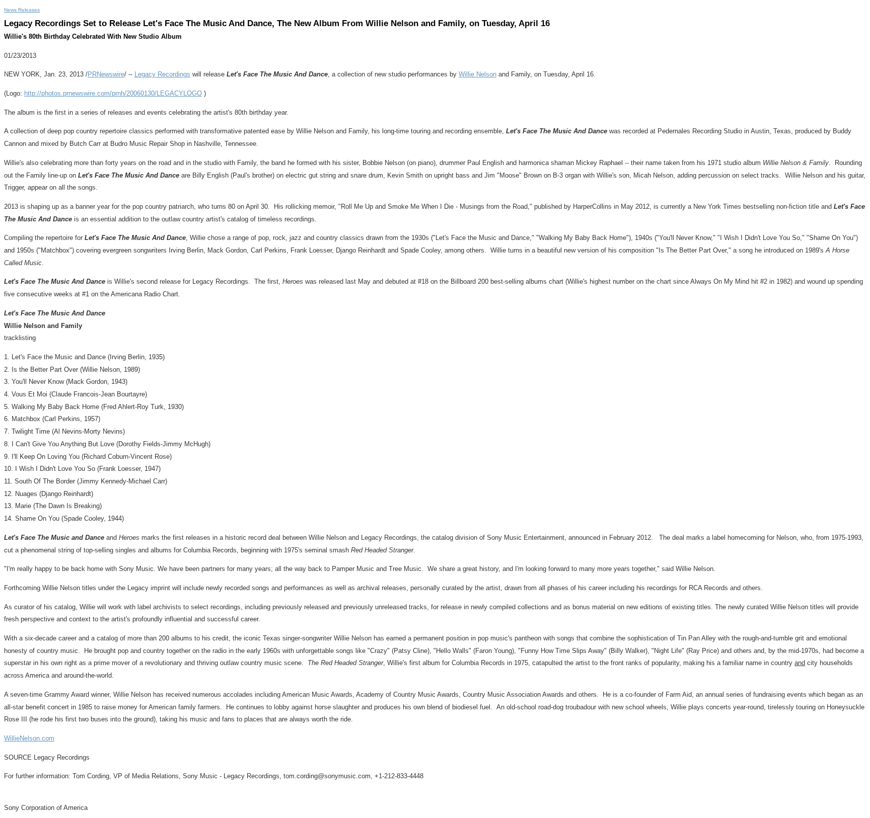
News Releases (22, 10)
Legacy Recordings (162, 74)
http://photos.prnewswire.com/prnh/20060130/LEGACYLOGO (113, 93)
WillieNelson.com (29, 738)
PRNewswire (106, 74)
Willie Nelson (477, 74)
